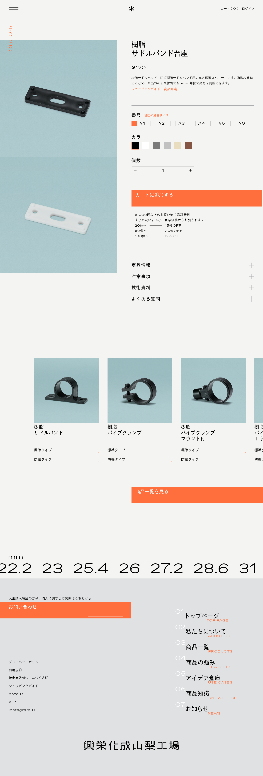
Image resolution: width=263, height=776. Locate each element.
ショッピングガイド (146, 89)
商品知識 (170, 89)
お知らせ (203, 710)
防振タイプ (43, 460)
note (14, 694)
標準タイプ (43, 450)
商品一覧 (209, 648)
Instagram (20, 709)
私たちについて (208, 633)
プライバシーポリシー (25, 662)
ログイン (248, 8)
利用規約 (15, 670)
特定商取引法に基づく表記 (28, 678)
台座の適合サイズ (156, 115)
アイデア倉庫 (209, 679)
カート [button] (229, 8)
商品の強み (209, 664)
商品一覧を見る (152, 491)
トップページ (206, 617)
